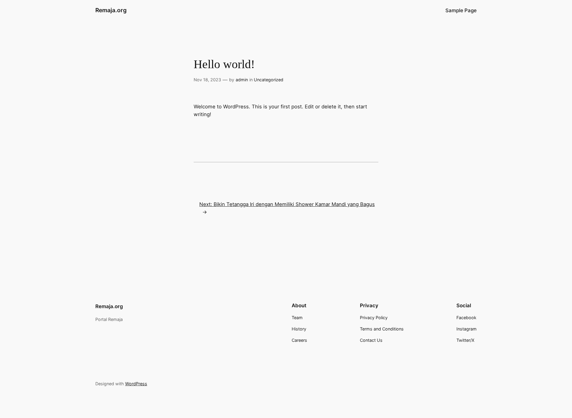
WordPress (136, 383)
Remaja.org (111, 10)
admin (242, 79)
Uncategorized (268, 79)
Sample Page (461, 10)
